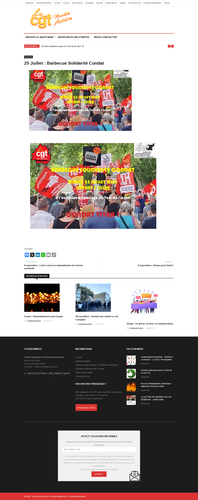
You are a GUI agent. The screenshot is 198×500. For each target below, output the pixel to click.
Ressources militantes (73, 37)
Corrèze (57, 3)
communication (34, 321)
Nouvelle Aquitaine (39, 37)
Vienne (167, 3)
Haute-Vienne (111, 3)
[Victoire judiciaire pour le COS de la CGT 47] (133, 374)
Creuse (66, 3)
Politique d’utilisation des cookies (89, 368)
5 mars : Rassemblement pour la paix (43, 316)
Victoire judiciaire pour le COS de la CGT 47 (62, 46)
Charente (29, 3)
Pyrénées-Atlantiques (152, 3)
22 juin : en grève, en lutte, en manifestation (150, 324)
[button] (169, 46)
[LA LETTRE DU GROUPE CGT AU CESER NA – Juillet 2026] (133, 401)
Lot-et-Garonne (134, 3)
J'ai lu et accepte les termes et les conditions (100, 469)
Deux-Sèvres (77, 3)
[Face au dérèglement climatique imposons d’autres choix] (133, 387)
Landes (123, 3)
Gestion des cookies (84, 372)
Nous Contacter (105, 37)
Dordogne (89, 3)
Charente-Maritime (43, 3)
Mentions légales (82, 361)
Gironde (99, 3)
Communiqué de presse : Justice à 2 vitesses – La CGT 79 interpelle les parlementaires (157, 359)
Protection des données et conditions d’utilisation (96, 365)
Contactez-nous (82, 376)
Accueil (78, 357)
